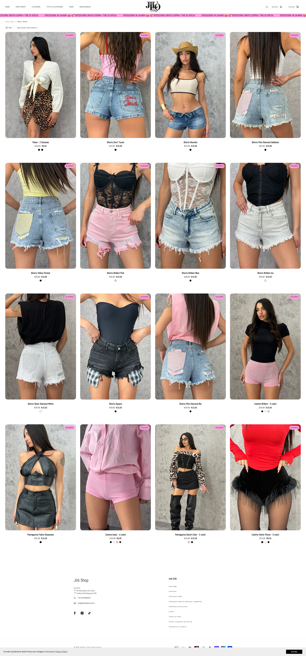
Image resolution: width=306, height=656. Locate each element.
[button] (292, 6)
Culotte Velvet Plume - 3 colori (265, 534)
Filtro (10, 27)
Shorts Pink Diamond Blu (190, 403)
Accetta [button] (294, 652)
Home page (9, 21)
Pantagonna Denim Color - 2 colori (190, 534)
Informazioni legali (175, 596)
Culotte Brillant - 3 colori (265, 403)
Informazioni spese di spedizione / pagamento (185, 601)
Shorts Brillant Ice (265, 273)
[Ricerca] (267, 6)
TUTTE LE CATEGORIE (55, 7)
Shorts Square (115, 403)
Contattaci (173, 591)
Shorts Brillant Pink (115, 273)
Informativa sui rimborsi (177, 627)
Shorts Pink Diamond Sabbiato (265, 142)
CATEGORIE (36, 7)
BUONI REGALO (85, 7)
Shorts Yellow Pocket (40, 273)
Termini (171, 612)
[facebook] (75, 613)
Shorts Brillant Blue (190, 273)
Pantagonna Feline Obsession (40, 534)
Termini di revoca (175, 617)
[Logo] (153, 6)
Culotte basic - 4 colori (115, 534)
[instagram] (82, 613)
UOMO (71, 7)
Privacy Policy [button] (61, 652)
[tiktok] (89, 613)
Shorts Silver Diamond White (40, 403)
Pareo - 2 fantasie (41, 142)
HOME (7, 7)
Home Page (173, 586)
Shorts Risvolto (190, 142)
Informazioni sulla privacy (178, 607)
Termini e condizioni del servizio (180, 622)
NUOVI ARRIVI (21, 7)
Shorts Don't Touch (115, 142)
